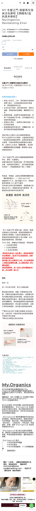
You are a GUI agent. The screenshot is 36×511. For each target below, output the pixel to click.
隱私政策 (7, 470)
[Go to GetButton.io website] (32, 509)
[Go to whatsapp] (31, 505)
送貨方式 (28, 468)
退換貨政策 (13, 464)
